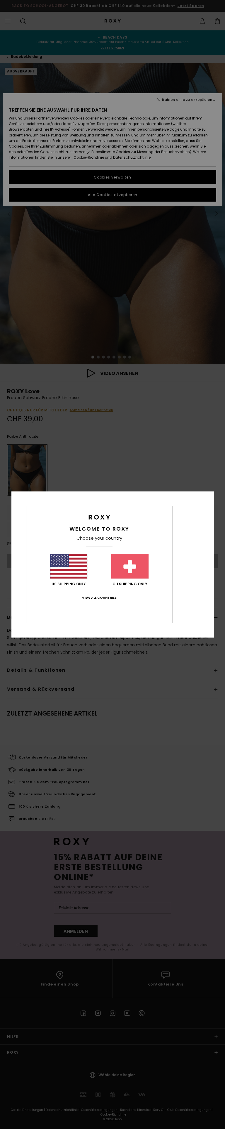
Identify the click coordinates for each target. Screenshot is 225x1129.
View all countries (99, 597)
